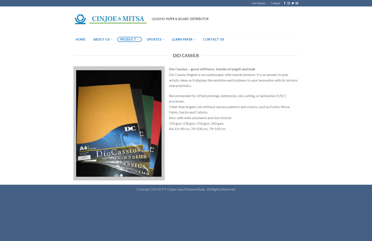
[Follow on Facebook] (284, 3)
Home (80, 39)
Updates (154, 39)
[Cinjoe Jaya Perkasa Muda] (141, 19)
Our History (259, 3)
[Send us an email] (297, 3)
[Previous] (81, 123)
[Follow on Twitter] (292, 3)
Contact (275, 3)
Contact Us (213, 39)
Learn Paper (182, 39)
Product (128, 39)
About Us (101, 39)
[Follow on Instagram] (288, 3)
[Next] (157, 123)
